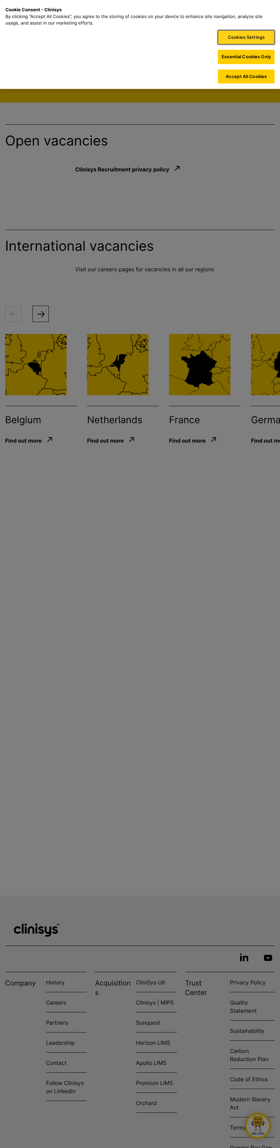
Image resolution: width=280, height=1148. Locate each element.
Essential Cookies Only (246, 56)
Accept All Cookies (246, 76)
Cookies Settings (246, 37)
